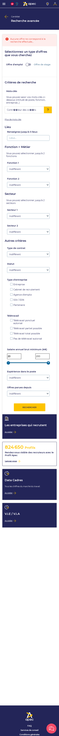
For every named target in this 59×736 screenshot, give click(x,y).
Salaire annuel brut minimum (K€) (27, 349)
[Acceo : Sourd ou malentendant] (17, 4)
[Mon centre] (47, 4)
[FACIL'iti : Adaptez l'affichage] (12, 4)
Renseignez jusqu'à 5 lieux (22, 131)
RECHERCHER (29, 407)
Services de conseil (29, 730)
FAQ (29, 726)
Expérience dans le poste (21, 371)
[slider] (8, 363)
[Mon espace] (55, 4)
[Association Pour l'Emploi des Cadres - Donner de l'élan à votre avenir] (29, 4)
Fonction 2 (13, 178)
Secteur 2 (12, 225)
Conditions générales (29, 734)
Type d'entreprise (17, 279)
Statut (10, 263)
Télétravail (13, 315)
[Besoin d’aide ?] (51, 729)
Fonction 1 (13, 162)
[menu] (4, 4)
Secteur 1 (12, 210)
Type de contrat (16, 248)
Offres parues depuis (19, 387)
